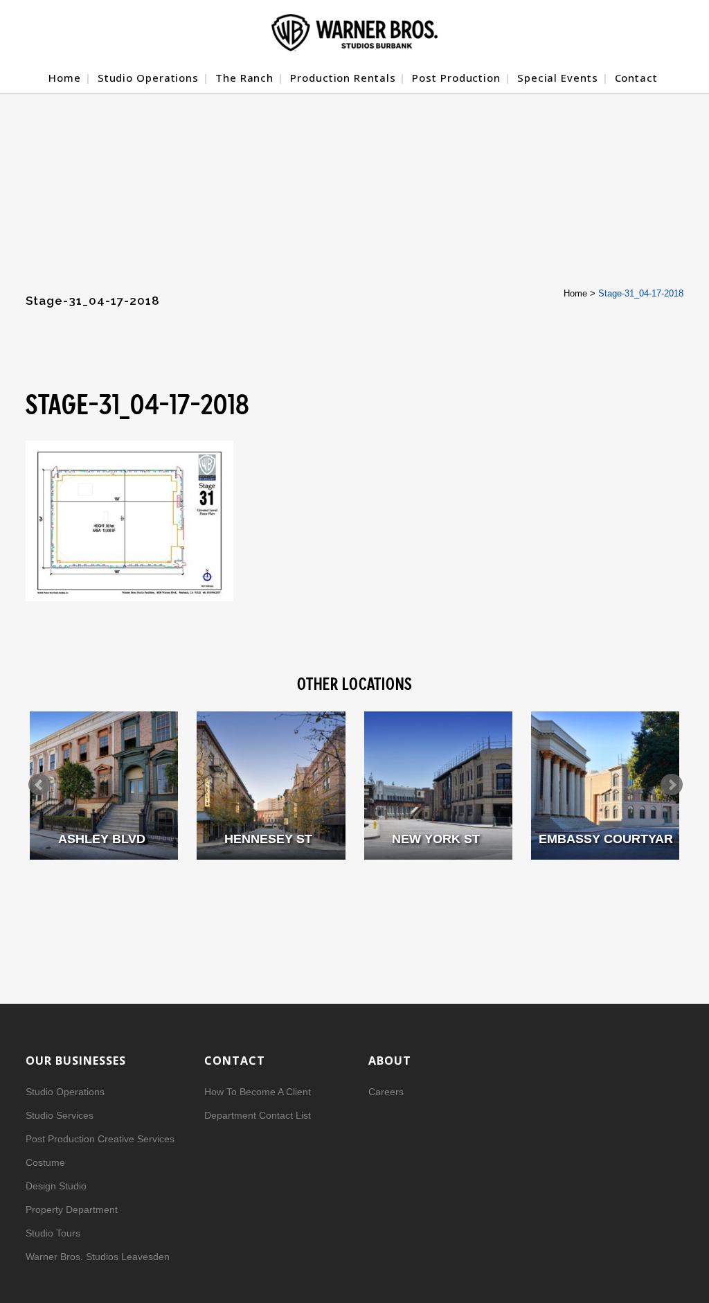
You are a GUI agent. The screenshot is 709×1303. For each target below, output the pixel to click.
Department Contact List (257, 1115)
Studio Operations (65, 1091)
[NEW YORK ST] (438, 785)
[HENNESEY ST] (271, 785)
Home (575, 293)
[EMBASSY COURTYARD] (605, 785)
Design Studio (56, 1185)
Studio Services (59, 1115)
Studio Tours (53, 1233)
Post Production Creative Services (100, 1138)
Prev (39, 785)
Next (672, 785)
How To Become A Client (257, 1091)
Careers (386, 1091)
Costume (45, 1162)
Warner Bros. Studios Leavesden (98, 1256)
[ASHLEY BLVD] (104, 785)
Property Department (72, 1209)
